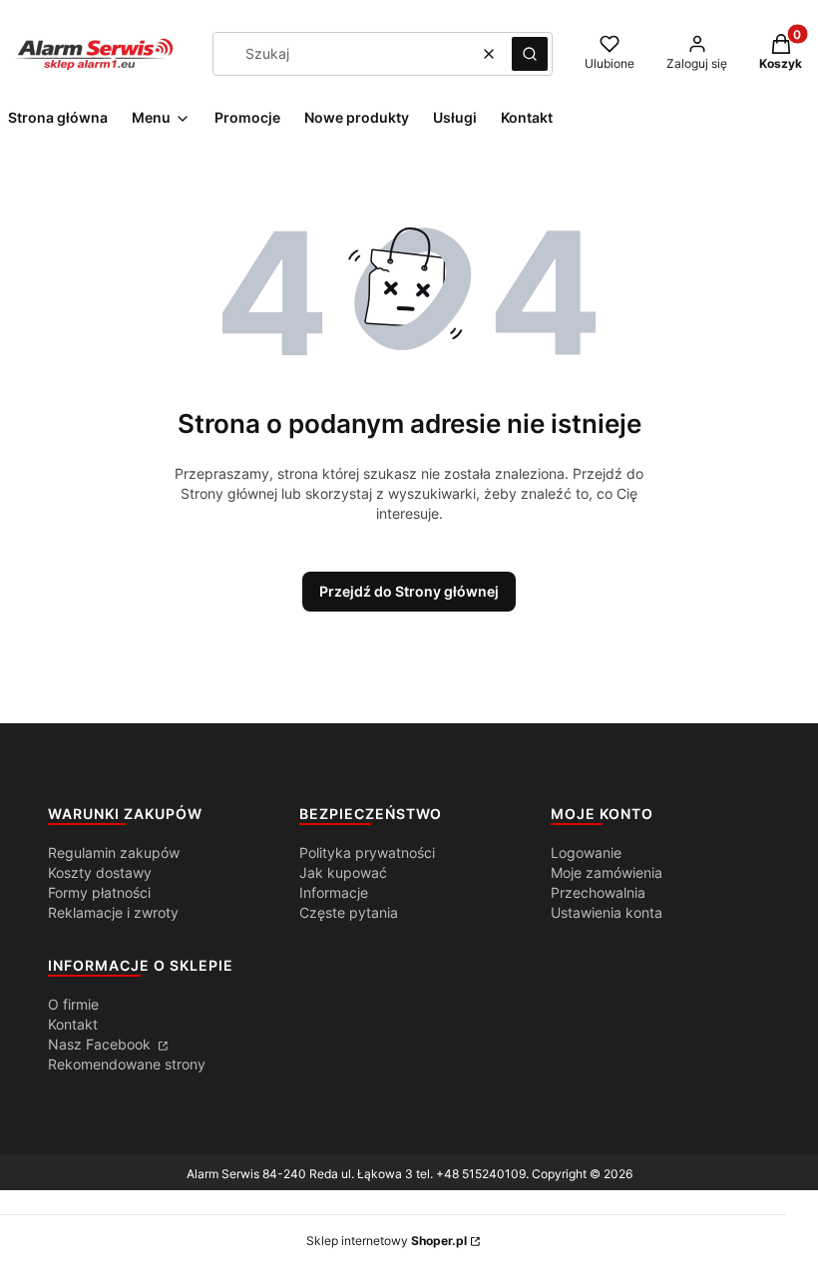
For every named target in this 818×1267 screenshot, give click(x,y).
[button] (530, 54)
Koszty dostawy (100, 872)
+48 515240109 (481, 1173)
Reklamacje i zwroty (113, 912)
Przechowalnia (598, 892)
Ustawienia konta (606, 912)
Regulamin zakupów (114, 852)
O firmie (73, 1004)
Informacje (333, 892)
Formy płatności (99, 892)
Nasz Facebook (101, 1044)
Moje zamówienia (606, 872)
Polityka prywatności (367, 852)
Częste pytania (348, 912)
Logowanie (586, 852)
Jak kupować (343, 872)
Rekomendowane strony (126, 1064)
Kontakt (73, 1024)
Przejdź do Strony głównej (409, 591)
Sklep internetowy (386, 1240)
